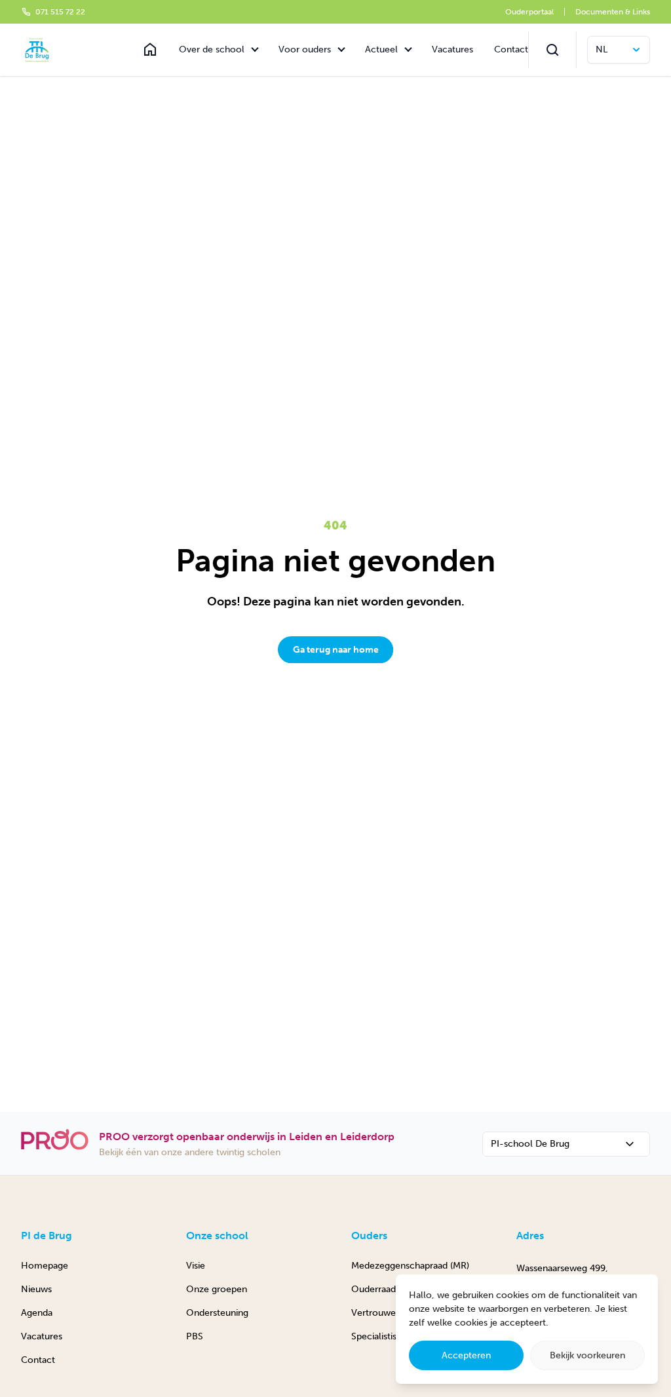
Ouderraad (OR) (384, 1289)
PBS (194, 1336)
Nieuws (36, 1289)
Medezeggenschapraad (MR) (410, 1265)
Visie (195, 1265)
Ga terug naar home (336, 649)
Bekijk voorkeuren (587, 1355)
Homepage (44, 1265)
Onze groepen (216, 1289)
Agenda (36, 1312)
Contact (511, 49)
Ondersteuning (217, 1312)
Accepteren (466, 1355)
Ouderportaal (529, 11)
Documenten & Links (612, 11)
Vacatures (452, 49)
